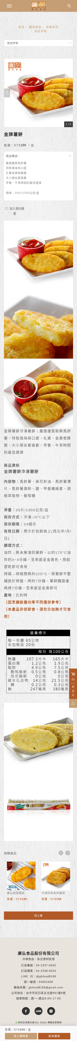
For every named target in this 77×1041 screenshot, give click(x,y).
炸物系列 (52, 27)
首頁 (21, 27)
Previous (60, 853)
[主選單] (9, 6)
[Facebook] (26, 1011)
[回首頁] (38, 5)
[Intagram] (51, 1011)
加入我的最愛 (16, 211)
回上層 (38, 915)
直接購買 (54, 1035)
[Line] (38, 1011)
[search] (69, 6)
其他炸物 (40, 31)
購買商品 (35, 27)
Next (67, 853)
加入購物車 (21, 1035)
